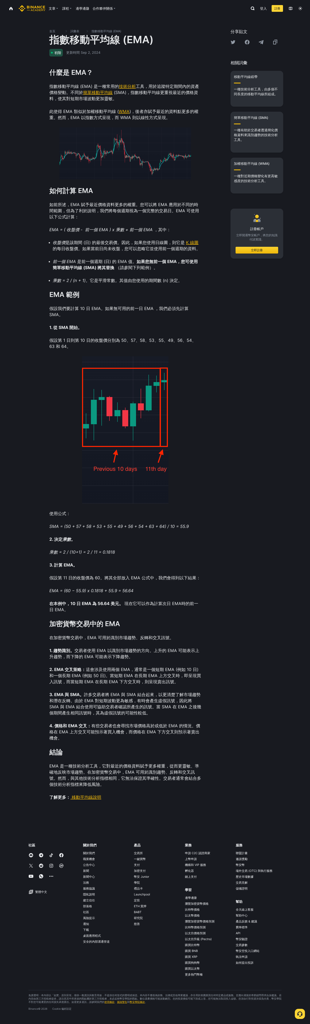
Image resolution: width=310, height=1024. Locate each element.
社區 (86, 912)
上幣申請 (191, 859)
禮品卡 (138, 888)
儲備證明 (242, 888)
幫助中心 (242, 915)
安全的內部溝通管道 (96, 941)
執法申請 (242, 956)
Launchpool (142, 894)
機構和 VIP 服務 (195, 865)
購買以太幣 (192, 968)
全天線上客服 (244, 909)
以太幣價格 (192, 915)
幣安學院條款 (137, 1002)
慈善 (137, 924)
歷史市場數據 (244, 876)
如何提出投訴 (244, 962)
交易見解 (242, 882)
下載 (86, 929)
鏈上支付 (191, 876)
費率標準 (242, 927)
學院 (137, 882)
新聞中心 (89, 876)
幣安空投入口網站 (247, 951)
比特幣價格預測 (195, 927)
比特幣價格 (192, 909)
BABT (138, 912)
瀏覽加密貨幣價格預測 (199, 921)
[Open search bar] (251, 8)
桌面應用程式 (92, 935)
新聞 (86, 870)
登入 (263, 8)
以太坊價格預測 (195, 933)
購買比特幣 (192, 945)
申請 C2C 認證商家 (197, 853)
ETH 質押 (140, 906)
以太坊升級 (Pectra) (198, 939)
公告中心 (89, 865)
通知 (86, 924)
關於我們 (89, 853)
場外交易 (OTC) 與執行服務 (254, 870)
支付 (137, 865)
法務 (86, 882)
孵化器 (189, 870)
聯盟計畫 (242, 853)
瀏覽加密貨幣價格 (197, 903)
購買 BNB (191, 951)
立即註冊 (257, 250)
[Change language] (291, 8)
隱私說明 (89, 894)
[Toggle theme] (300, 8)
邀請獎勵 (242, 859)
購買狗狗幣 (192, 962)
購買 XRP (191, 956)
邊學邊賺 (191, 897)
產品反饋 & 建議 (246, 921)
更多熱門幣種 (194, 974)
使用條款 (109, 1002)
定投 (137, 900)
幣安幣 (240, 865)
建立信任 (89, 900)
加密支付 (140, 870)
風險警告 (122, 1002)
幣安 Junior (141, 876)
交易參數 (242, 945)
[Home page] (32, 8)
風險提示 (89, 918)
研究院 (138, 918)
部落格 (87, 906)
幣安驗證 (242, 939)
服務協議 (89, 888)
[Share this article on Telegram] (261, 42)
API (238, 933)
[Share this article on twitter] (233, 42)
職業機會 (89, 859)
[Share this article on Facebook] (247, 42)
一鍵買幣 (140, 859)
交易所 (138, 853)
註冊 (277, 8)
